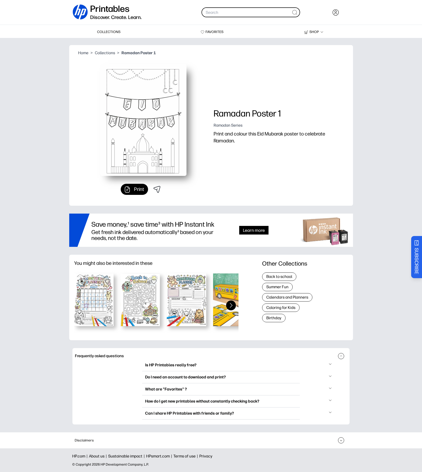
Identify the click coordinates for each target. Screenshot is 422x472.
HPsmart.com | (159, 456)
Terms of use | (186, 456)
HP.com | (80, 456)
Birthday (273, 318)
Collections (105, 53)
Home (83, 53)
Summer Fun (277, 287)
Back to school (279, 276)
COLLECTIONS (108, 32)
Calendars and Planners (287, 297)
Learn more (254, 230)
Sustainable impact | (127, 456)
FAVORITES (214, 32)
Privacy (205, 456)
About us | (98, 456)
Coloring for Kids (280, 307)
